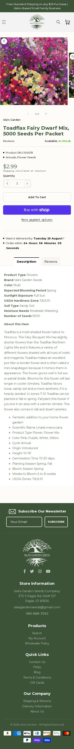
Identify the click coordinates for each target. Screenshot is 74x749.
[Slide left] (27, 113)
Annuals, (11, 157)
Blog (37, 672)
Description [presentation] (26, 261)
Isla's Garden (29, 724)
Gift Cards (37, 682)
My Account (37, 638)
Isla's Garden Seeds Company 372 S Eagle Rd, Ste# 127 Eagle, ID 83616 (37, 596)
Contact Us (37, 662)
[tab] (26, 261)
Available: (51, 141)
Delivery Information (37, 706)
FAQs (37, 667)
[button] (4, 22)
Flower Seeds (26, 157)
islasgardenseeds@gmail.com (37, 607)
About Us (37, 711)
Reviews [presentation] (50, 261)
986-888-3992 (37, 613)
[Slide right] (46, 113)
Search (37, 633)
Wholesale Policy (37, 643)
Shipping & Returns (37, 701)
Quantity (9, 175)
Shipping (8, 171)
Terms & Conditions (37, 677)
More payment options (37, 219)
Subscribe (56, 521)
